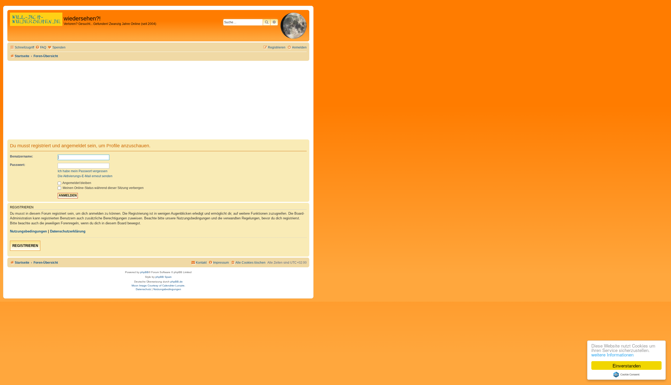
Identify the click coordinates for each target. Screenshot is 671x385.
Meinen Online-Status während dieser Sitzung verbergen (103, 188)
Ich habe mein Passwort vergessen (82, 171)
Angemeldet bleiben (76, 183)
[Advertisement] (158, 100)
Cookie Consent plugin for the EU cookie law (626, 374)
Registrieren (25, 246)
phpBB (144, 272)
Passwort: (17, 165)
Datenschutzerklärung (67, 231)
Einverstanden (627, 365)
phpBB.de (176, 281)
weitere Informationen (612, 354)
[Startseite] (36, 24)
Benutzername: (21, 156)
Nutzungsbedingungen (28, 231)
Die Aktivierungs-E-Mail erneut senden (85, 176)
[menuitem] (40, 47)
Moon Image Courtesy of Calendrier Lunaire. (158, 285)
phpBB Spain (163, 276)
